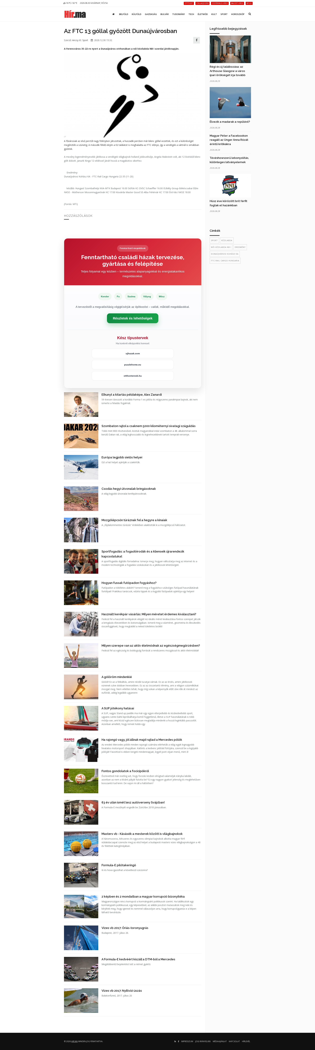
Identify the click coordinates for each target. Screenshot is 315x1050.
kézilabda (226, 240)
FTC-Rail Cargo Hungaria (225, 260)
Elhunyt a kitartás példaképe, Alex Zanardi (132, 394)
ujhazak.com (133, 353)
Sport (224, 14)
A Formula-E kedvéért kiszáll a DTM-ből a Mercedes (138, 959)
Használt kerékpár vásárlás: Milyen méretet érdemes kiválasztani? (149, 614)
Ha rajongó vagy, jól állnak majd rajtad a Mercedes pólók (142, 739)
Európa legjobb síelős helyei (122, 457)
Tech (191, 14)
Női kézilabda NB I (221, 247)
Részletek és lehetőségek (132, 318)
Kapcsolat (234, 1041)
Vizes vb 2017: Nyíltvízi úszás (122, 990)
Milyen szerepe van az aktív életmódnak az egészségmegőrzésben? (151, 645)
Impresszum (187, 1041)
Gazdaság (151, 14)
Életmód (203, 14)
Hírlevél (246, 1041)
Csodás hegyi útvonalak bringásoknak (129, 488)
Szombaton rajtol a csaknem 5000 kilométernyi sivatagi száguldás (149, 426)
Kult (214, 14)
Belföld (123, 14)
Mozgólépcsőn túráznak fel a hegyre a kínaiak (134, 520)
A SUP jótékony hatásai (118, 708)
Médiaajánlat (220, 1041)
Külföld (136, 14)
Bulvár (164, 14)
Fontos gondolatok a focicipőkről (125, 771)
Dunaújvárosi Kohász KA (224, 254)
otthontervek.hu (133, 375)
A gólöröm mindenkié (117, 677)
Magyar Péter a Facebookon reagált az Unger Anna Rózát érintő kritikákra (229, 140)
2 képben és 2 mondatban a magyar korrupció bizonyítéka (143, 896)
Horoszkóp (237, 14)
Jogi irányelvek (203, 1041)
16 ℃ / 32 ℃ (71, 3)
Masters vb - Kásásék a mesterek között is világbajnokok (142, 833)
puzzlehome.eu (132, 364)
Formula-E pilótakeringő (119, 865)
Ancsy (75, 40)
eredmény (240, 247)
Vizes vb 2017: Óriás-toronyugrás (125, 928)
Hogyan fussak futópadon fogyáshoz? (129, 583)
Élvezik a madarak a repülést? (230, 121)
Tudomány (178, 14)
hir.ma (74, 1041)
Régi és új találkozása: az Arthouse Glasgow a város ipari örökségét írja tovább (227, 71)
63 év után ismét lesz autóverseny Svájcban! (133, 802)
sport (214, 240)
